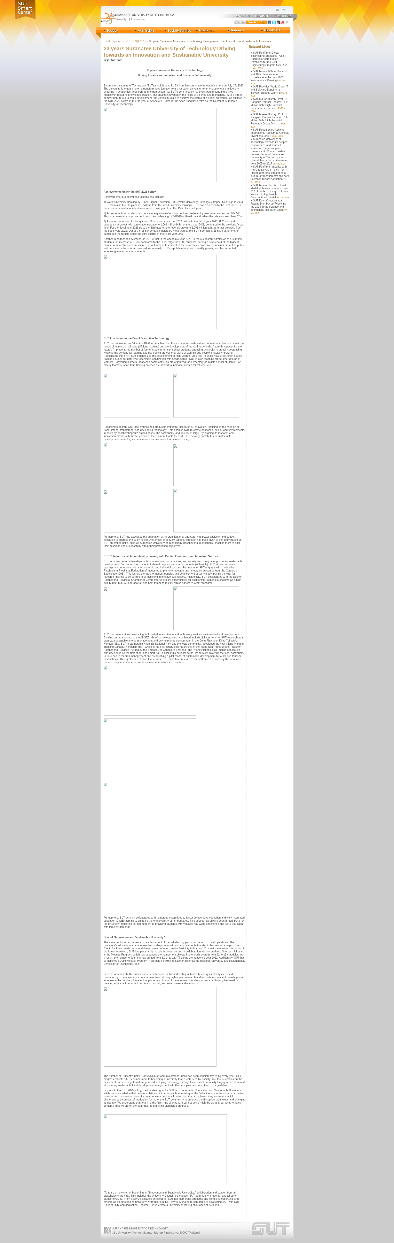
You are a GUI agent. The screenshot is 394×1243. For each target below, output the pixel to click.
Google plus (278, 22)
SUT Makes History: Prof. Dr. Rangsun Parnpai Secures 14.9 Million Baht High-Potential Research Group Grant (269, 103)
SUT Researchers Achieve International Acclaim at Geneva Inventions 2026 (270, 132)
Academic (176, 30)
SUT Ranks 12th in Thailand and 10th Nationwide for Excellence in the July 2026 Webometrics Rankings (268, 76)
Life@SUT (262, 16)
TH (277, 10)
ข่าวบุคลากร (138, 41)
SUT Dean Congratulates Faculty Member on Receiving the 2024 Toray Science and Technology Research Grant (268, 205)
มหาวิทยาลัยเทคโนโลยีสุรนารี (142, 10)
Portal (124, 41)
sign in (240, 22)
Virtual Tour (282, 16)
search (252, 22)
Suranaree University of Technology (142, 17)
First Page (111, 41)
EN (283, 10)
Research (237, 30)
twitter (274, 22)
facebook (269, 22)
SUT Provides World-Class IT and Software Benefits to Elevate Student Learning (269, 89)
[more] (288, 22)
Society (115, 30)
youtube (283, 22)
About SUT (241, 16)
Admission (145, 30)
